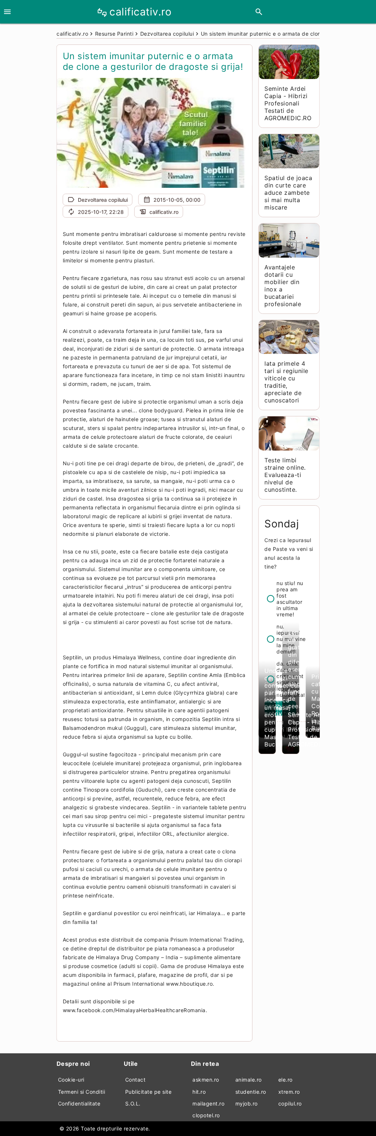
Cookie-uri (71, 1079)
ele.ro (285, 1079)
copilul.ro (290, 1103)
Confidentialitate (79, 1103)
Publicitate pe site (148, 1092)
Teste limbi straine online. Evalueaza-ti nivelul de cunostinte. (285, 474)
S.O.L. (133, 1103)
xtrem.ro (289, 1092)
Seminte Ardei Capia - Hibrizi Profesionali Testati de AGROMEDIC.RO (287, 103)
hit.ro (199, 1092)
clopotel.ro (206, 1115)
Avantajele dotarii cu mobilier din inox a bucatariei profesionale (282, 286)
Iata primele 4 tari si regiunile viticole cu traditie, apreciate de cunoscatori (286, 382)
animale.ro (248, 1079)
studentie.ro (250, 1092)
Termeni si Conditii (81, 1092)
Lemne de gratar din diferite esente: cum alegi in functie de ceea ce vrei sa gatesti (298, 680)
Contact (135, 1079)
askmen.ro (205, 1079)
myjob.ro (246, 1103)
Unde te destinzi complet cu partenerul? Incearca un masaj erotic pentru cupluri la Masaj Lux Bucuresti (281, 707)
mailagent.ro (208, 1103)
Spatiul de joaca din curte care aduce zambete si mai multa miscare (288, 192)
